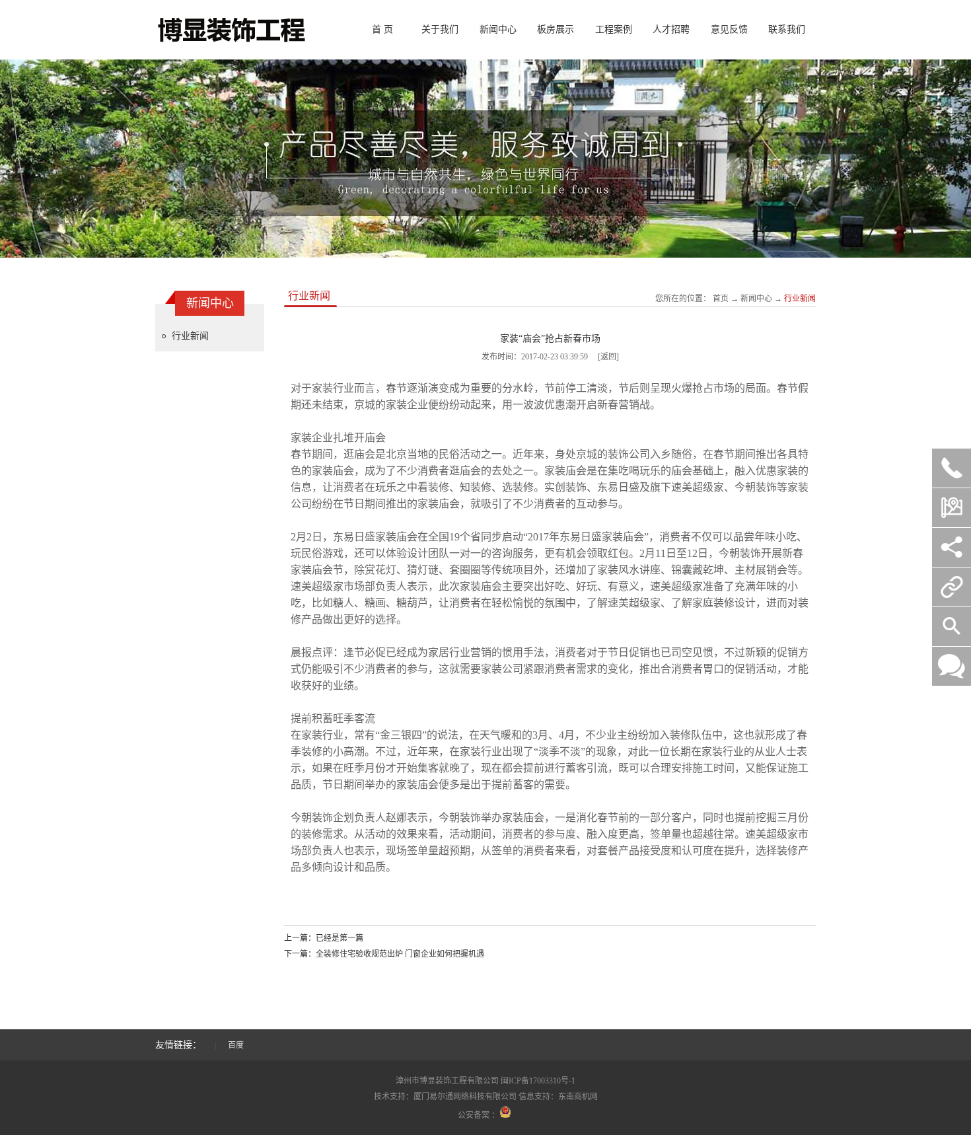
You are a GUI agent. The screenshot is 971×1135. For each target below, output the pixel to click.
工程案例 (613, 29)
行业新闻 (190, 336)
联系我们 (786, 29)
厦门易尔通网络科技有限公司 (465, 1096)
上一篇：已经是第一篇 (323, 938)
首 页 (382, 29)
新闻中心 (498, 29)
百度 (236, 1045)
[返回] (608, 356)
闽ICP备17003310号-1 (538, 1080)
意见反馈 (729, 29)
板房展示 (555, 29)
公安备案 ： (478, 1115)
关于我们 (439, 29)
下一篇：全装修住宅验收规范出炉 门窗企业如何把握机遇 (384, 954)
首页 (721, 298)
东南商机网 (578, 1096)
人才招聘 (671, 29)
